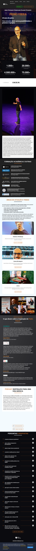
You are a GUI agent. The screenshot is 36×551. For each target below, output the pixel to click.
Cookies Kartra (6, 546)
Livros (24, 1)
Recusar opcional (30, 544)
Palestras (16, 1)
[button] (33, 439)
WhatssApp (19, 6)
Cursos (21, 1)
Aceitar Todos (30, 547)
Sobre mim (12, 1)
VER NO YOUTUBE (18, 429)
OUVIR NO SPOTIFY (19, 425)
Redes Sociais (12, 3)
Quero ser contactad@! (28, 6)
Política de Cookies (23, 545)
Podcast (28, 1)
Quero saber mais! (18, 267)
